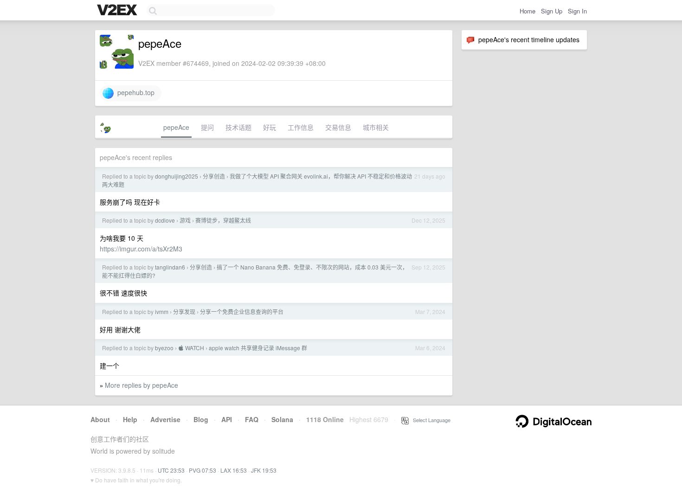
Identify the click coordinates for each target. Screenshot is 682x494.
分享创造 (214, 176)
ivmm (161, 311)
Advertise (165, 419)
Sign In (577, 10)
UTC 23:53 (171, 470)
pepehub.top (134, 92)
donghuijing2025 (176, 176)
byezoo (164, 348)
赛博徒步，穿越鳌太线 (223, 220)
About (100, 419)
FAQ (251, 419)
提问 (207, 127)
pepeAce (176, 127)
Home (527, 10)
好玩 (269, 127)
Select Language (429, 419)
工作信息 (301, 127)
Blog (200, 419)
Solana (282, 419)
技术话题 (238, 127)
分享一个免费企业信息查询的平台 (241, 311)
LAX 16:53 (233, 470)
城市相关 (376, 127)
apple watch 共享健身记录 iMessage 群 (258, 348)
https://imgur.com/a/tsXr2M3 (141, 248)
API (226, 419)
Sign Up (551, 10)
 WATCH (191, 348)
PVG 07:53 (202, 470)
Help (130, 419)
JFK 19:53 (264, 470)
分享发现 (184, 311)
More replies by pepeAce (141, 385)
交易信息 (338, 127)
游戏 (185, 220)
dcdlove (165, 220)
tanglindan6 (170, 267)
